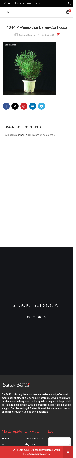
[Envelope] (39, 317)
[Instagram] (28, 317)
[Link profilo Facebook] (5, 3)
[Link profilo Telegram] (41, 106)
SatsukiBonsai (27, 34)
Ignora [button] (68, 452)
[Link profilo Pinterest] (23, 106)
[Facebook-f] (34, 317)
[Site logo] (36, 11)
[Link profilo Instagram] (9, 3)
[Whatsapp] (45, 317)
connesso (21, 134)
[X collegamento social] (15, 106)
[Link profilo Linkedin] (32, 106)
